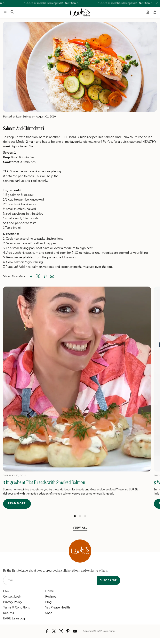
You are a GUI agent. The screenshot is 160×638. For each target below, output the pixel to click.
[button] (5, 12)
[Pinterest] (68, 631)
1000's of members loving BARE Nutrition (42, 3)
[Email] (52, 276)
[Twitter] (54, 631)
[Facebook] (47, 631)
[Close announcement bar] (157, 3)
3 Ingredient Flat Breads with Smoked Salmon (44, 482)
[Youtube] (75, 631)
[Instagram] (61, 631)
